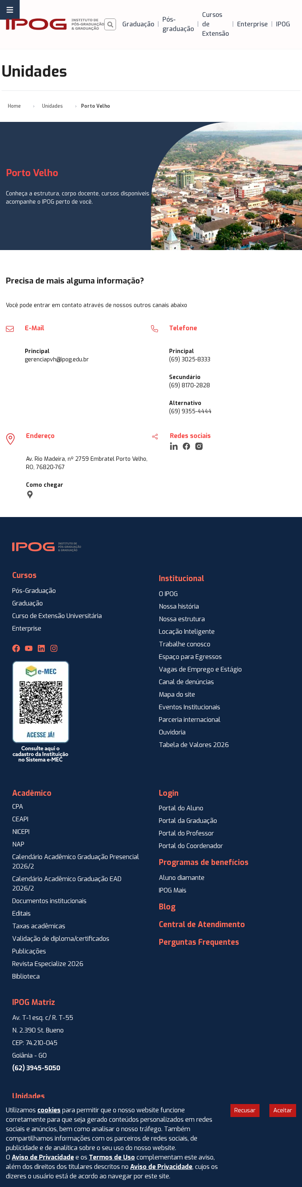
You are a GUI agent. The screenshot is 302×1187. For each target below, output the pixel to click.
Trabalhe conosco (184, 644)
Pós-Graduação (34, 591)
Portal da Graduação (188, 821)
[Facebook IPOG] (16, 648)
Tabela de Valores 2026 (194, 745)
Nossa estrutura (182, 619)
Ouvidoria (172, 732)
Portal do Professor (186, 833)
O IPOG (168, 594)
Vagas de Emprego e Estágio (200, 669)
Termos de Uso (112, 1157)
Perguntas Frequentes (199, 942)
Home (14, 106)
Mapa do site (177, 694)
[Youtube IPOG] (29, 648)
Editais (21, 913)
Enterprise (26, 628)
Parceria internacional (190, 720)
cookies (49, 1110)
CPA (17, 806)
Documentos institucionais (49, 901)
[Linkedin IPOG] (41, 648)
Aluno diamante (181, 878)
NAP (18, 844)
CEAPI (20, 819)
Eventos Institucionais (189, 707)
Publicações (29, 951)
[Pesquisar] (110, 24)
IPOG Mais (172, 890)
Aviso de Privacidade (43, 1157)
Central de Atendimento (202, 924)
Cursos (24, 575)
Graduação (27, 603)
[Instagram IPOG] (54, 648)
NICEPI (20, 832)
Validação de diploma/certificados (60, 939)
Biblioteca (26, 976)
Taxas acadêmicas (38, 926)
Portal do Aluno (181, 808)
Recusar (245, 1110)
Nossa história (179, 606)
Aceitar (282, 1110)
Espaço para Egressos (190, 657)
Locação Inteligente (187, 632)
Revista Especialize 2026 (47, 964)
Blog (167, 907)
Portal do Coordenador (191, 846)
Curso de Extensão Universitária (57, 616)
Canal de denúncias (186, 682)
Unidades (52, 106)
